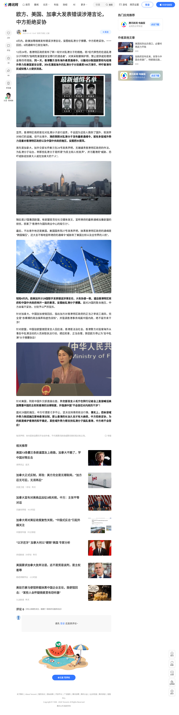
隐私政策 (50, 694)
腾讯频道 (102, 694)
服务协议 (41, 694)
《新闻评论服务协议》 (54, 609)
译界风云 (20, 465)
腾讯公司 (60, 706)
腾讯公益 (84, 694)
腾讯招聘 (75, 694)
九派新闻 (20, 600)
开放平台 (58, 694)
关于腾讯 (20, 694)
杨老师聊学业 (22, 577)
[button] (155, 24)
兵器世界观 (21, 510)
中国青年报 (21, 532)
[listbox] (63, 522)
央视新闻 (20, 555)
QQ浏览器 (93, 694)
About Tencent (30, 694)
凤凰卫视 (20, 487)
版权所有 (67, 706)
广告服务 (67, 694)
